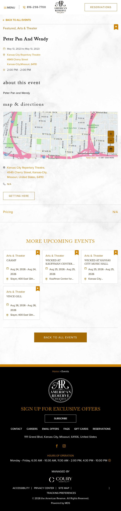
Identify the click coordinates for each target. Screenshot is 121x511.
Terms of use (91, 158)
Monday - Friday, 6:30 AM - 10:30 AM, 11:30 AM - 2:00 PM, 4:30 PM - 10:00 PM (55, 460)
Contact (16, 429)
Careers (32, 429)
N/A (9, 184)
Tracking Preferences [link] (61, 493)
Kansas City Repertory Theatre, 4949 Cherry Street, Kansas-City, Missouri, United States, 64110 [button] (27, 172)
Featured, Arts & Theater (20, 28)
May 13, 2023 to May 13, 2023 (23, 49)
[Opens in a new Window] (56, 446)
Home (55, 371)
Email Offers (50, 429)
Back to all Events (18, 20)
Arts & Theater (15, 256)
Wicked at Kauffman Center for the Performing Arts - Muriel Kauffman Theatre (59, 262)
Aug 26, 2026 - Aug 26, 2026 (23, 308)
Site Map (63, 488)
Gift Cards (81, 429)
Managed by (60, 471)
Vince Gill (14, 297)
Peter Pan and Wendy (25, 39)
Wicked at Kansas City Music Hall (97, 262)
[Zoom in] (111, 134)
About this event (21, 82)
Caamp (11, 261)
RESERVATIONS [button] (100, 7)
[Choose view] (111, 149)
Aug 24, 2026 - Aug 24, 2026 (23, 271)
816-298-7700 (32, 7)
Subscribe (56, 417)
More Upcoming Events (60, 242)
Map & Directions (23, 105)
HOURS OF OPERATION (60, 455)
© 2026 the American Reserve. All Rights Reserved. (60, 498)
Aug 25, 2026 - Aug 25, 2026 (62, 271)
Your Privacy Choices (92, 488)
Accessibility (21, 488)
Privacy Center (44, 488)
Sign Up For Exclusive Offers (60, 410)
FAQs (66, 429)
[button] (9, 7)
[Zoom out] (111, 140)
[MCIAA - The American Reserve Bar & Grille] (60, 7)
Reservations (101, 429)
